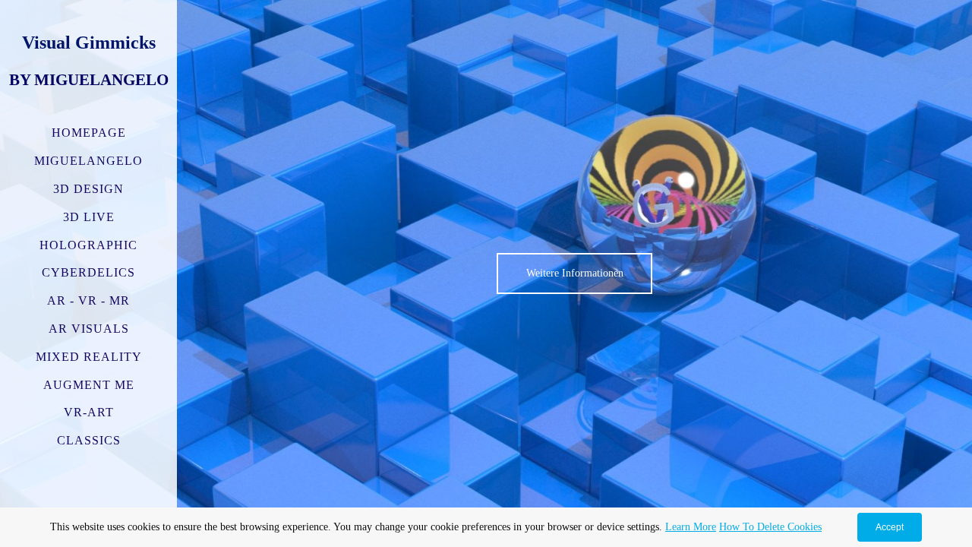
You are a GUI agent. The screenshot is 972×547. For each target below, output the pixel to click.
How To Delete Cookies (770, 527)
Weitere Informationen (574, 273)
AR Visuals (89, 328)
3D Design (88, 188)
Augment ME (88, 384)
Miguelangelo (88, 160)
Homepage (89, 132)
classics (89, 440)
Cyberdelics (88, 272)
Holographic (88, 245)
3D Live (89, 216)
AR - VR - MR (88, 300)
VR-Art (89, 412)
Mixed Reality (89, 356)
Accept (890, 527)
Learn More (690, 527)
